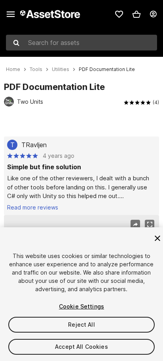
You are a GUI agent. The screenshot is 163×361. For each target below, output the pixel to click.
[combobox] (81, 43)
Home (13, 69)
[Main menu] (11, 14)
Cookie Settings (81, 306)
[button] (136, 14)
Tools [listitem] (36, 69)
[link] (119, 14)
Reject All (81, 324)
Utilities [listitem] (60, 69)
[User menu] (153, 14)
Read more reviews (32, 207)
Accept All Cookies (81, 346)
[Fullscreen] (149, 224)
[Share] (135, 224)
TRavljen (34, 145)
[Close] (157, 238)
